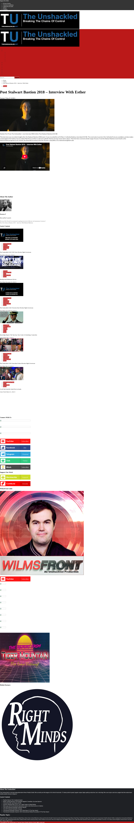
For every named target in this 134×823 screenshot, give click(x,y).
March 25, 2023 (10, 255)
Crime (29, 818)
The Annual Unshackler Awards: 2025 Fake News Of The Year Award (20, 810)
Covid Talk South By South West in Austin (10, 389)
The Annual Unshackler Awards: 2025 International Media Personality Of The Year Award (26, 811)
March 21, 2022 (10, 392)
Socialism (93, 819)
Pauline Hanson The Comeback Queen (13, 800)
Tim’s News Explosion (11, 52)
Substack (5, 62)
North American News (8, 382)
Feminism (81, 818)
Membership (6, 64)
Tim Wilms (3, 255)
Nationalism (14, 819)
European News (70, 818)
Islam (1, 819)
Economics (58, 818)
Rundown (85, 819)
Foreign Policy (87, 818)
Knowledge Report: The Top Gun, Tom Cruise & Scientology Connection (18, 335)
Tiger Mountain (10, 55)
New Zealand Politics (22, 819)
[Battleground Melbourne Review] (11, 268)
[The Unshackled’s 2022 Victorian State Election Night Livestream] (11, 295)
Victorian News (7, 275)
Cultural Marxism (35, 818)
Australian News (7, 244)
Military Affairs (7, 326)
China (26, 818)
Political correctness (46, 819)
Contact (5, 9)
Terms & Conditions (8, 5)
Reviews (5, 74)
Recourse (54, 819)
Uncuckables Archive (11, 61)
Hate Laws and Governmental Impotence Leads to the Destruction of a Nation (23, 806)
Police (4, 274)
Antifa (14, 818)
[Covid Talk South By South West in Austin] (11, 379)
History (5, 72)
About (5, 8)
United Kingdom (116, 819)
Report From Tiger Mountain (75, 819)
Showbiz (5, 329)
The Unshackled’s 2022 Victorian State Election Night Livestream (16, 307)
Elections (5, 245)
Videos (5, 86)
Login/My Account (8, 6)
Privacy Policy (7, 3)
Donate (5, 66)
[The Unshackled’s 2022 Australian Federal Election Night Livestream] (11, 351)
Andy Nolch (3, 337)
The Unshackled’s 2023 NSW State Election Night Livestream (15, 252)
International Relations (127, 818)
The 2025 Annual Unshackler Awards (12, 809)
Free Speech (94, 818)
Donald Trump (52, 818)
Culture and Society (44, 818)
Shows (4, 50)
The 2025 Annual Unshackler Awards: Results (14, 807)
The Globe (109, 819)
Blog (4, 67)
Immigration (118, 818)
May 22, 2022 (9, 366)
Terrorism (104, 819)
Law (4, 819)
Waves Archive (10, 59)
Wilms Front (9, 54)
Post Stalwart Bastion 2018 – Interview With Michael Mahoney (16, 222)
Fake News (76, 818)
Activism (5, 271)
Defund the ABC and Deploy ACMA (12, 803)
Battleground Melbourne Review (8, 279)
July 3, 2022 (9, 337)
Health (105, 818)
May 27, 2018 (10, 98)
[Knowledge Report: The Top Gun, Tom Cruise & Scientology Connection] (11, 322)
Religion (5, 328)
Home (4, 49)
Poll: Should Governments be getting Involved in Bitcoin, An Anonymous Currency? (23, 221)
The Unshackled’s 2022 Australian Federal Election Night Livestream (17, 363)
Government (6, 246)
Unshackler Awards (8, 69)
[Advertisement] (46, 183)
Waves (4, 821)
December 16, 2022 (11, 282)
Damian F (3, 98)
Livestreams (6, 248)
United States (6, 385)
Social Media (99, 819)
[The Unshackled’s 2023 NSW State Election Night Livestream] (11, 241)
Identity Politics (111, 818)
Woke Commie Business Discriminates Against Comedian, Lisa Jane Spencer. (22, 801)
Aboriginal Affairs (4, 818)
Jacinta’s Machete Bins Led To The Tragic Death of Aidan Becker (19, 804)
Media (9, 819)
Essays (4, 71)
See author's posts (5, 218)
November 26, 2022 (11, 310)
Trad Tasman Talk (10, 57)
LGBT (6, 819)
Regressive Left (60, 819)
